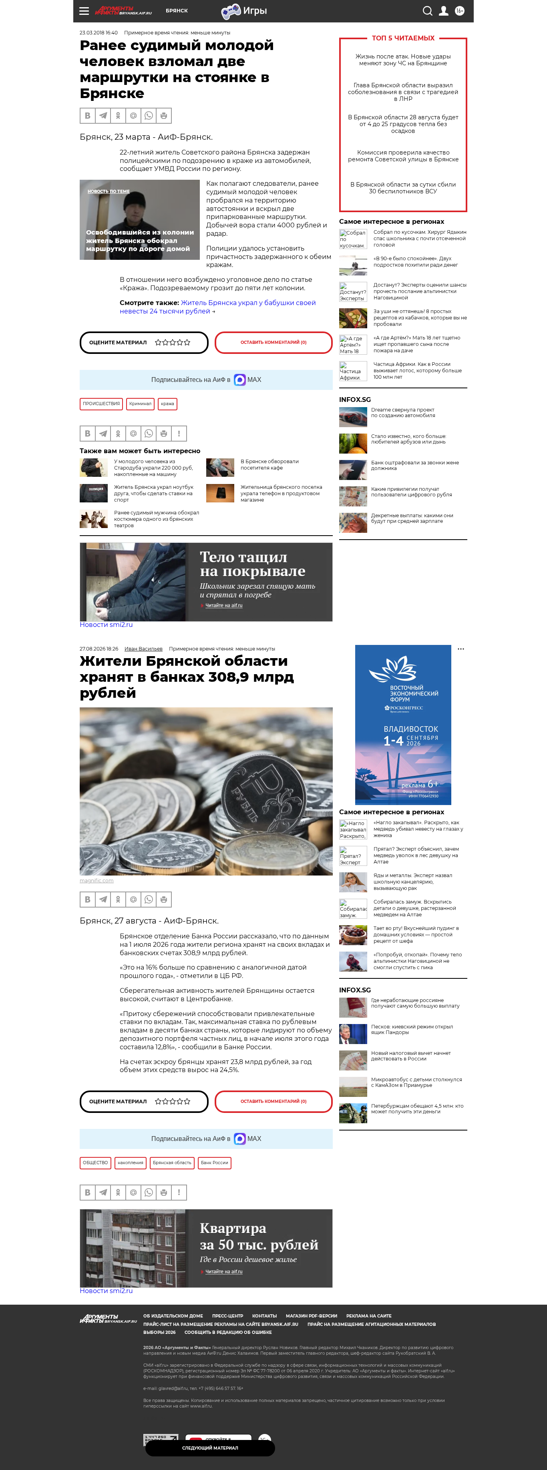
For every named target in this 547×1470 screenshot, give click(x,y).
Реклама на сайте (369, 1316)
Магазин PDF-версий (311, 1316)
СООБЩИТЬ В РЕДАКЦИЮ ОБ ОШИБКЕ (228, 1332)
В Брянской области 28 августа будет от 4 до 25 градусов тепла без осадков (403, 124)
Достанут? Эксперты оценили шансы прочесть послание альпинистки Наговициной (420, 291)
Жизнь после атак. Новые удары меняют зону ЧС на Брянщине (403, 60)
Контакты (264, 1316)
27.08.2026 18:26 (99, 649)
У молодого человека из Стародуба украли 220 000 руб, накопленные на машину (153, 467)
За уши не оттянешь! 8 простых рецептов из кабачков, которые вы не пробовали (420, 317)
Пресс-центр (227, 1316)
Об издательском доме (173, 1316)
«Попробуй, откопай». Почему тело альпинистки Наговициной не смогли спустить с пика (418, 961)
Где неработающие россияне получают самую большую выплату (415, 1003)
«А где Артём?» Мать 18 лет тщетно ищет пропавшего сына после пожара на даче (417, 344)
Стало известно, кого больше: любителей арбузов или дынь (408, 439)
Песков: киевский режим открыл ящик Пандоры (412, 1029)
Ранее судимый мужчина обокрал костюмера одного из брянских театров (156, 519)
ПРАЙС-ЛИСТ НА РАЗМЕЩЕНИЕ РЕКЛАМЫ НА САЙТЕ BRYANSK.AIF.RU (220, 1324)
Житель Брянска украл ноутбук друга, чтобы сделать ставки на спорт (153, 493)
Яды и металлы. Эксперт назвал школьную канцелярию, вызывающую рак (413, 881)
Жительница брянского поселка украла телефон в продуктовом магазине (281, 493)
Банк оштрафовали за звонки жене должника (415, 465)
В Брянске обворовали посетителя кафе (270, 464)
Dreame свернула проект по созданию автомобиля (403, 412)
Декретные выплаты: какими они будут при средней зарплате (412, 518)
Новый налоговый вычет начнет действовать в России (411, 1056)
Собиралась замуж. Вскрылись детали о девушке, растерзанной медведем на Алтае (415, 908)
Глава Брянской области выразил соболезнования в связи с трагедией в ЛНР (403, 92)
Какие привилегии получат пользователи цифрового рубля (411, 492)
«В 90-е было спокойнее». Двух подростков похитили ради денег (416, 261)
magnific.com (97, 881)
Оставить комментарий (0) (274, 342)
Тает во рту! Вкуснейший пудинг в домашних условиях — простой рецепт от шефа (416, 934)
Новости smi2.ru (106, 625)
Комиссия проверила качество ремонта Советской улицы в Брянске (403, 156)
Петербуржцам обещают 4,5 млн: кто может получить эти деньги (417, 1109)
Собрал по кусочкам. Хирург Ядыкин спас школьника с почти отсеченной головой (420, 238)
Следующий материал (210, 1448)
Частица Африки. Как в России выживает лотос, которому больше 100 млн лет (418, 370)
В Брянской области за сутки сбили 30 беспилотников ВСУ (403, 188)
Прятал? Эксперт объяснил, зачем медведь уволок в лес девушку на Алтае (416, 855)
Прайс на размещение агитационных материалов (372, 1324)
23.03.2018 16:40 (99, 33)
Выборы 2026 (159, 1332)
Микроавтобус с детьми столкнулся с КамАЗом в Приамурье (416, 1082)
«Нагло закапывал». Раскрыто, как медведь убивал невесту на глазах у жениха (418, 828)
